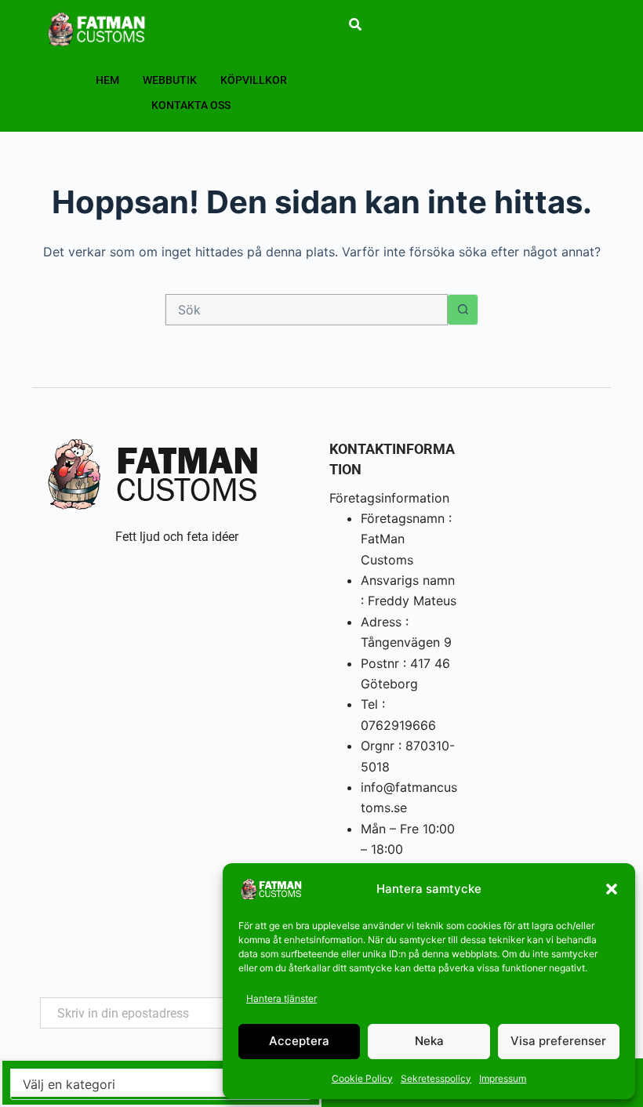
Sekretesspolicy (436, 1078)
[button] (611, 889)
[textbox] (161, 1084)
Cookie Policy (362, 1078)
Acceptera (299, 1040)
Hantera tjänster (281, 998)
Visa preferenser (558, 1040)
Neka (429, 1040)
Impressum (502, 1078)
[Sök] (355, 24)
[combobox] (306, 309)
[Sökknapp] (463, 310)
